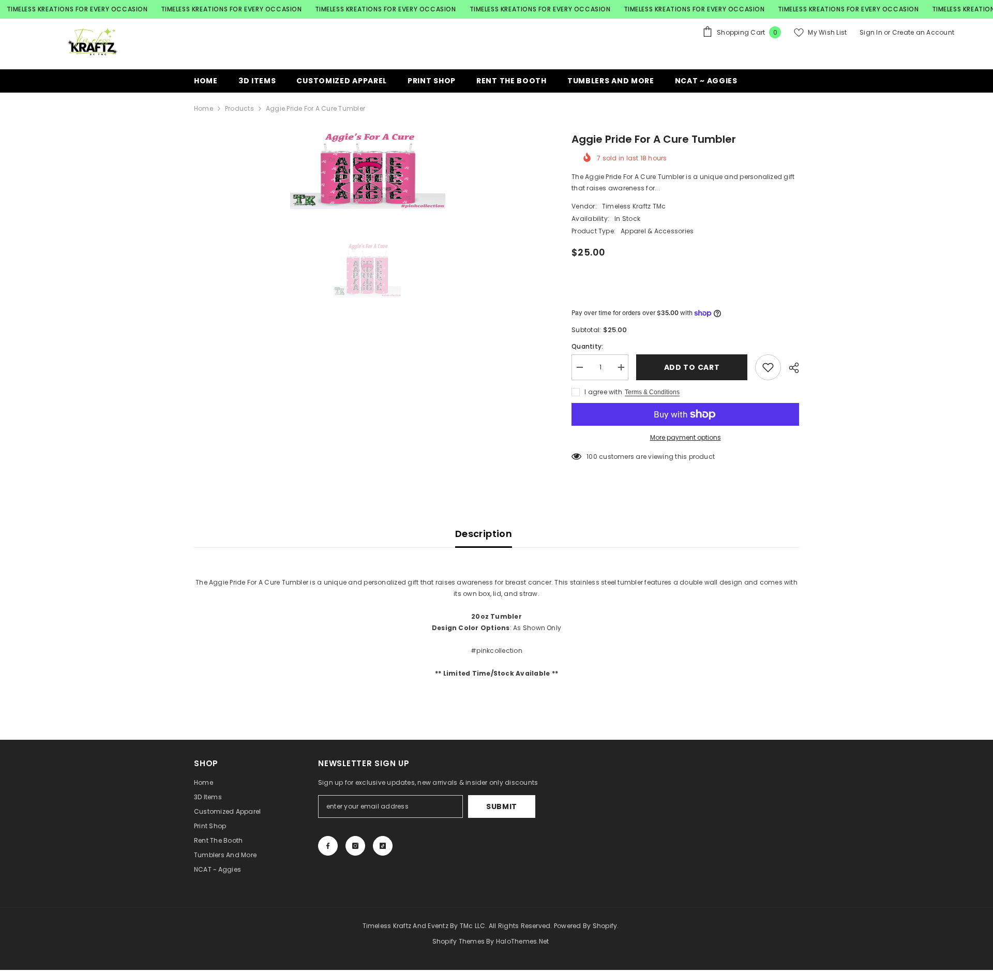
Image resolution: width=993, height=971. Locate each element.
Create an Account (923, 32)
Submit (501, 806)
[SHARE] (790, 367)
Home (203, 108)
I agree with (603, 391)
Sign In (871, 32)
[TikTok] (383, 846)
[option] (367, 170)
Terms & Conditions (652, 392)
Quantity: (587, 346)
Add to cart (692, 367)
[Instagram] (355, 846)
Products (239, 108)
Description (483, 533)
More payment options (685, 437)
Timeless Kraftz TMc (634, 206)
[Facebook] (328, 846)
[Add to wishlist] (768, 367)
